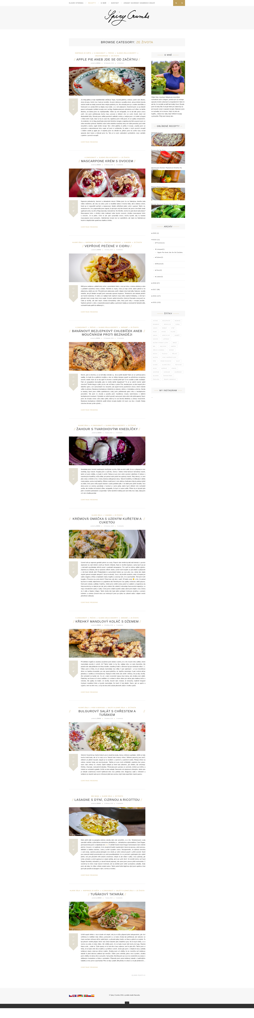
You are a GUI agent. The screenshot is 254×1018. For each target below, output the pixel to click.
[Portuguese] (86, 996)
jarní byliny (166, 335)
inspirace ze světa (83, 53)
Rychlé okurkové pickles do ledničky (164, 204)
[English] (73, 996)
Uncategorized (101, 56)
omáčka (173, 346)
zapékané (167, 372)
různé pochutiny (166, 361)
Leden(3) (159, 276)
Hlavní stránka (76, 3)
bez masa (95, 796)
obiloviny (163, 346)
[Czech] (70, 996)
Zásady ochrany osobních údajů (139, 3)
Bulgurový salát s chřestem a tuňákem (107, 713)
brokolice (167, 324)
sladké (155, 364)
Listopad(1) (160, 249)
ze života (115, 56)
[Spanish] (92, 996)
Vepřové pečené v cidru (107, 246)
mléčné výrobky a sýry (160, 342)
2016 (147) (156, 296)
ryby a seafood (98, 707)
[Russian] (89, 996)
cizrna (177, 324)
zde (106, 845)
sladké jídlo (166, 364)
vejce (155, 368)
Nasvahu (137, 995)
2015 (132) (156, 302)
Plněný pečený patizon (159, 187)
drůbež (164, 328)
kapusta (155, 339)
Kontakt (115, 3)
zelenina (156, 375)
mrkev (175, 342)
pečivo (111, 53)
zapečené (156, 372)
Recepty (92, 3)
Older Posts (138, 975)
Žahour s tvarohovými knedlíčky (107, 429)
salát (178, 361)
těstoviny (178, 364)
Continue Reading (89, 142)
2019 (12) (155, 239)
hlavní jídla (77, 242)
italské (172, 331)
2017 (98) (155, 289)
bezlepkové (166, 320)
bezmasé (177, 320)
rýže (154, 361)
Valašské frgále (157, 133)
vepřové (164, 368)
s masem (127, 242)
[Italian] (83, 996)
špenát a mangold (170, 379)
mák (154, 346)
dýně (172, 328)
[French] (76, 996)
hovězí (164, 331)
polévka (164, 353)
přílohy (174, 353)
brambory (156, 324)
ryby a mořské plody (169, 357)
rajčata (155, 357)
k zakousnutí (99, 53)
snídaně (124, 327)
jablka (155, 335)
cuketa (155, 328)
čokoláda (156, 379)
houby (155, 331)
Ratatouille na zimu (158, 150)
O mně (103, 3)
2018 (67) (155, 283)
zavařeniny (178, 372)
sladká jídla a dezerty (126, 53)
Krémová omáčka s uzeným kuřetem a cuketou (107, 520)
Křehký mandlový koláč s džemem (107, 621)
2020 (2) (155, 233)
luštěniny (166, 339)
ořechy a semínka (158, 350)
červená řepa (167, 375)
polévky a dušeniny (112, 242)
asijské (155, 320)
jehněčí (177, 335)
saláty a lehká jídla (116, 707)
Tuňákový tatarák (107, 894)
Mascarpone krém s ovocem (107, 161)
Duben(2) (159, 257)
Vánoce (173, 368)
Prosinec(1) (160, 243)
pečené (171, 350)
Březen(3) (159, 264)
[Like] (73, 102)
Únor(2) (158, 270)
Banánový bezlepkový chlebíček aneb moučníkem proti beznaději (107, 332)
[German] (80, 996)
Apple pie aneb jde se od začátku (107, 59)
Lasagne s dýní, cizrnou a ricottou (107, 799)
